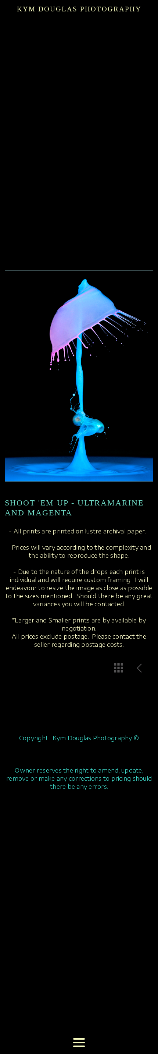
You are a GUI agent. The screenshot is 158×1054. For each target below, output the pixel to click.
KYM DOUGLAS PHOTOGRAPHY (79, 9)
